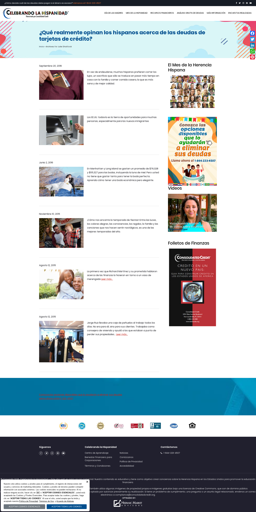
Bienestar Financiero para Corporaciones (98, 459)
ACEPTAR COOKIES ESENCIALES (24, 506)
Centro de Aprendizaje (96, 452)
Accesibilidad (127, 465)
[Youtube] (251, 3)
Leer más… (107, 279)
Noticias (124, 452)
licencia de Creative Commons (199, 488)
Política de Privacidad (131, 461)
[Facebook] (236, 3)
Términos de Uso (46, 501)
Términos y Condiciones (97, 465)
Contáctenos (169, 447)
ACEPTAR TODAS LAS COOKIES (67, 506)
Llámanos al (79, 3)
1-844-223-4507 (93, 3)
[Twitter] (240, 3)
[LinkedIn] (252, 45)
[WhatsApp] (252, 51)
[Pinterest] (247, 3)
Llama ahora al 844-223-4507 (56, 398)
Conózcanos (126, 457)
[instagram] (243, 3)
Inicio (41, 46)
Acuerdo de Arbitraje (65, 501)
